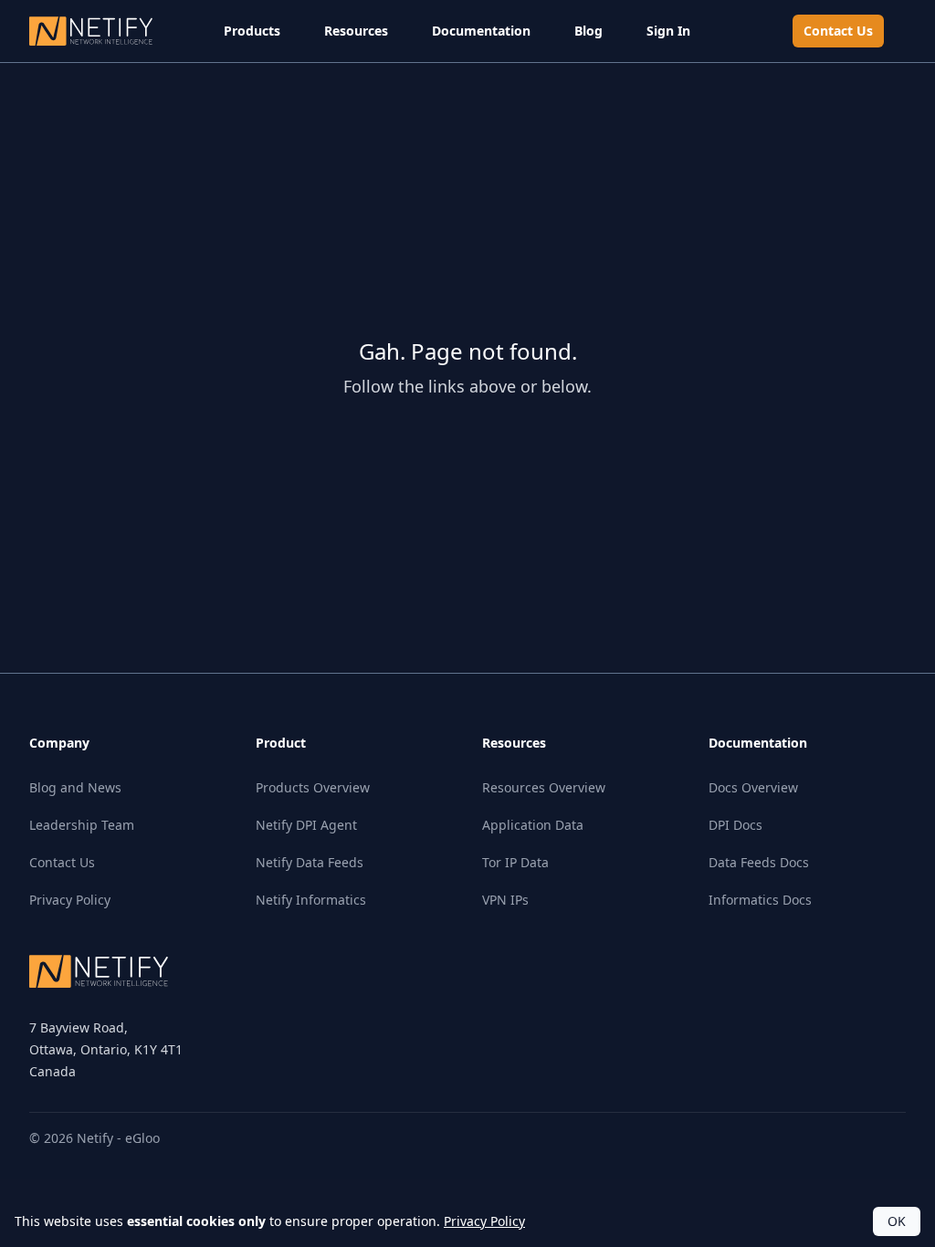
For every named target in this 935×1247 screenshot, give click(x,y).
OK (897, 1221)
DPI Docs (735, 824)
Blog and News (75, 787)
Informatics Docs (760, 899)
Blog (588, 30)
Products (252, 30)
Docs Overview (753, 787)
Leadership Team (81, 824)
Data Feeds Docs (759, 862)
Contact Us (838, 30)
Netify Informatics (311, 899)
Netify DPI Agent (306, 824)
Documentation (481, 30)
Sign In (668, 30)
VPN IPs (505, 899)
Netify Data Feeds (309, 862)
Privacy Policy (69, 899)
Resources (356, 30)
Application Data (532, 824)
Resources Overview (543, 787)
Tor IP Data (515, 862)
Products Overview (313, 787)
